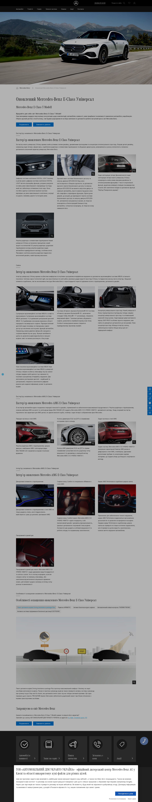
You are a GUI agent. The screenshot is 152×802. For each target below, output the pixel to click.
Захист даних (132, 799)
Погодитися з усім (125, 793)
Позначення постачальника (117, 799)
